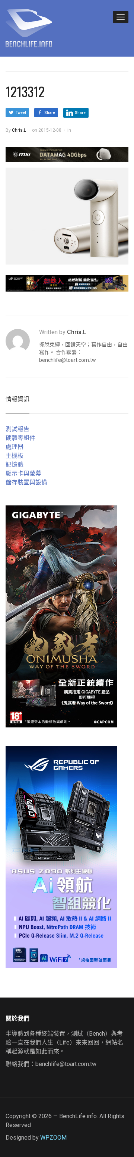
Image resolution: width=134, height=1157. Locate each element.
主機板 (14, 455)
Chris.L (19, 130)
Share (49, 113)
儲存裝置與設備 (26, 482)
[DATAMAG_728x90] (67, 153)
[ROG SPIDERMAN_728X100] (67, 282)
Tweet (21, 113)
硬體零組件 (20, 437)
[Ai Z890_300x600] (61, 856)
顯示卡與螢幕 (23, 473)
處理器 (14, 446)
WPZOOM (53, 1137)
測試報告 (17, 429)
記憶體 (14, 464)
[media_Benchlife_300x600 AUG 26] (61, 616)
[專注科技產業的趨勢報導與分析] (29, 27)
